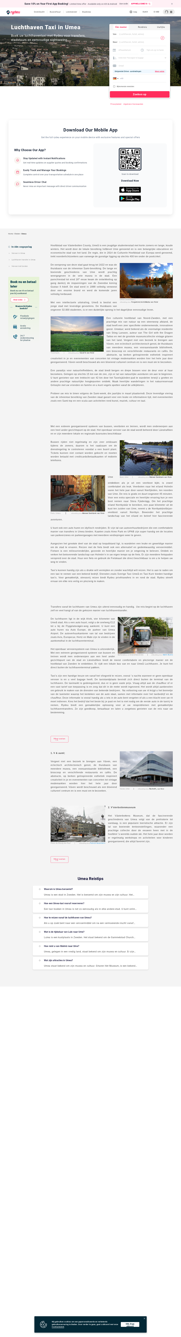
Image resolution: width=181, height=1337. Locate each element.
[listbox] (145, 12)
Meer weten (17, 300)
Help (135, 12)
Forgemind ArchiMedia (140, 302)
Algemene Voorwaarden (133, 104)
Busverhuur (55, 12)
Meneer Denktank (156, 477)
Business (86, 12)
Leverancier (71, 12)
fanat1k (83, 353)
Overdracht (39, 12)
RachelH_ (153, 789)
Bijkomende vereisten (125, 86)
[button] (116, 78)
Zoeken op (139, 94)
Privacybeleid (115, 104)
